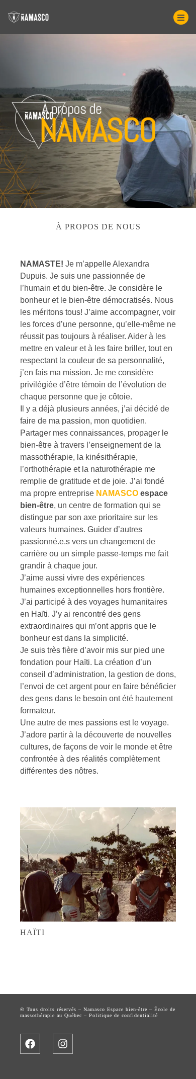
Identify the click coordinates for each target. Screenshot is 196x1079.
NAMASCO (117, 493)
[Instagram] (63, 1044)
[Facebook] (30, 1044)
